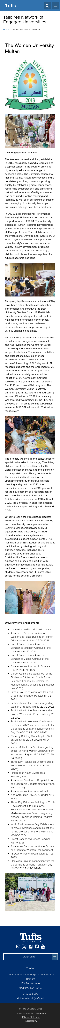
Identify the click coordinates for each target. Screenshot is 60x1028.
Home (6, 29)
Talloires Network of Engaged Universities (24, 19)
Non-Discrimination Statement (31, 1013)
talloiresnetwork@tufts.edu (30, 998)
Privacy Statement (31, 1017)
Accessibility (31, 1021)
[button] (30, 956)
